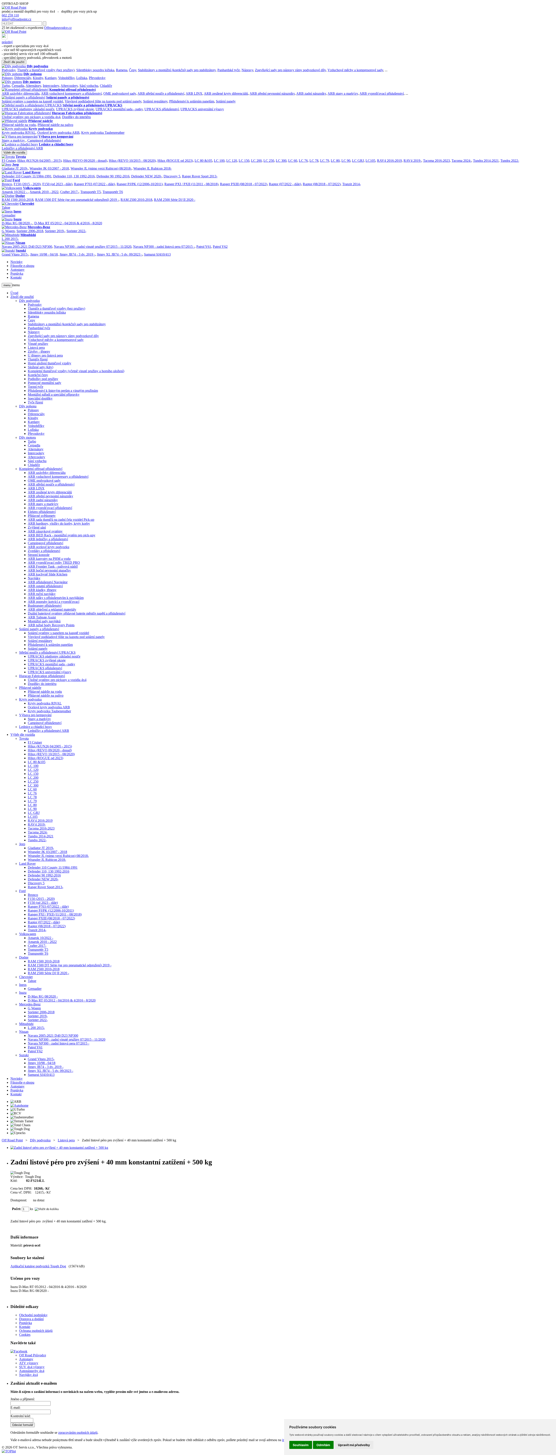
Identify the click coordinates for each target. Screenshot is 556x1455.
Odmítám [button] (323, 1445)
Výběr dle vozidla (14, 152)
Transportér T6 (113, 192)
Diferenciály (22, 78)
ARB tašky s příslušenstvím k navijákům (56, 598)
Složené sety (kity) (40, 367)
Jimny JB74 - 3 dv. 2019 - (77, 254)
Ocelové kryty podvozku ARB (58, 132)
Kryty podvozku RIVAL (19, 132)
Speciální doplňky (40, 398)
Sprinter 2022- (76, 231)
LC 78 (313, 160)
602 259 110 (10, 15)
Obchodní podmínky (33, 1315)
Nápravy (247, 70)
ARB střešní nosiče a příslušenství (160, 93)
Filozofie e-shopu (22, 266)
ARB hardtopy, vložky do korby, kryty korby (59, 523)
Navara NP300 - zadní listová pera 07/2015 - (164, 246)
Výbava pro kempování (55, 136)
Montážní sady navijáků (44, 621)
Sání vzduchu (88, 86)
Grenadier (8, 215)
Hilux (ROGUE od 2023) (175, 160)
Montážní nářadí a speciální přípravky (53, 394)
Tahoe (6, 207)
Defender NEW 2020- (146, 176)
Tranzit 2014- (351, 184)
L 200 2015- (10, 239)
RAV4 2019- (412, 160)
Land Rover (32, 172)
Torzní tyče (35, 387)
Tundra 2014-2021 (486, 160)
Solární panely (226, 101)
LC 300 (281, 160)
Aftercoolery (69, 86)
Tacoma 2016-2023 (436, 160)
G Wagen (8, 231)
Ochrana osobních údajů (36, 1331)
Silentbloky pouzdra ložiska (95, 70)
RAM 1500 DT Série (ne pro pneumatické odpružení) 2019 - (77, 200)
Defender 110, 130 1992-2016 (74, 176)
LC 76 (303, 160)
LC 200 (256, 160)
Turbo (6, 86)
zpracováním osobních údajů (78, 1432)
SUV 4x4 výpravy (32, 1367)
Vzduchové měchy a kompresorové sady (355, 70)
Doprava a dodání (31, 1319)
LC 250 (268, 160)
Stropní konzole (39, 555)
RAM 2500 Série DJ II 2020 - (174, 200)
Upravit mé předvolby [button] (354, 1445)
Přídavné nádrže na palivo (55, 125)
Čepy (132, 70)
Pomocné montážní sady (44, 383)
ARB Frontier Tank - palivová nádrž (53, 566)
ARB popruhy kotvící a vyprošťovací (53, 601)
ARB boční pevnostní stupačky (49, 570)
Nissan (20, 243)
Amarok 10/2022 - (15, 192)
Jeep (15, 164)
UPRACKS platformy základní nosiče (28, 109)
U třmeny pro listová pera (45, 355)
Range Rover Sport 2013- (199, 176)
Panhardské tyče (228, 70)
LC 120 (231, 160)
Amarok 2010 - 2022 (44, 192)
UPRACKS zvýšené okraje (75, 109)
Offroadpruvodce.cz (58, 28)
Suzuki (21, 250)
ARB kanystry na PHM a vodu (49, 559)
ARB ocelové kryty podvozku (48, 547)
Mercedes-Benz (39, 227)
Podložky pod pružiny (43, 379)
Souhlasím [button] (301, 1445)
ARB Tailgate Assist (42, 617)
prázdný (7, 42)
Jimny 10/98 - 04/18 (44, 254)
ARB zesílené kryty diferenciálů (226, 93)
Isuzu (17, 219)
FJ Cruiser (9, 160)
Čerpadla (18, 86)
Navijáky (34, 578)
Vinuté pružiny (38, 344)
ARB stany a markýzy (343, 93)
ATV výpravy (28, 1363)
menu (6, 285)
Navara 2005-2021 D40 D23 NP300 (27, 246)
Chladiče (106, 86)
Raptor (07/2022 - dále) (285, 184)
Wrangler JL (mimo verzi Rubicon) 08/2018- (101, 168)
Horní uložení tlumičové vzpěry (49, 363)
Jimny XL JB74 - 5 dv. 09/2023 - (119, 254)
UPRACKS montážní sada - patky (119, 109)
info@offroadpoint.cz (16, 19)
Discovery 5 (172, 176)
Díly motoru (32, 82)
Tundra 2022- (509, 160)
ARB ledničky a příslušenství (48, 539)
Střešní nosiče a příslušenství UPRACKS (92, 105)
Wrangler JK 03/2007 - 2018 (49, 168)
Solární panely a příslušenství (67, 97)
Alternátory (33, 86)
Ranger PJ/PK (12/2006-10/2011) (140, 184)
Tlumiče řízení (38, 359)
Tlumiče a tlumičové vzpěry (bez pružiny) (45, 70)
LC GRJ (358, 160)
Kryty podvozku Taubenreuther (102, 132)
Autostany (17, 269)
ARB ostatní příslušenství (45, 586)
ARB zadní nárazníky (311, 93)
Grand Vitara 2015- (15, 254)
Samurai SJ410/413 (157, 254)
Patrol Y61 (203, 246)
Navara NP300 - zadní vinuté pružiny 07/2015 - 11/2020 (92, 246)
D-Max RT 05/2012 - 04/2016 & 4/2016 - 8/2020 (68, 223)
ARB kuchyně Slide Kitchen (47, 574)
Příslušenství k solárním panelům (191, 101)
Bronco (7, 184)
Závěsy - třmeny (39, 351)
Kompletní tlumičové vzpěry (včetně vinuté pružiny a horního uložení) (76, 371)
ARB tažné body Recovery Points (51, 625)
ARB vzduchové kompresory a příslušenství (71, 93)
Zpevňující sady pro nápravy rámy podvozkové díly (290, 70)
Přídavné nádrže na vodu (19, 125)
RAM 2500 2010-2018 (136, 200)
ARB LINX (194, 93)
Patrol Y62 (220, 246)
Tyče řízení (35, 402)
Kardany (50, 78)
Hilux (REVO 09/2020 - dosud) (85, 160)
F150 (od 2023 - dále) (57, 184)
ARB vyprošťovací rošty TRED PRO (54, 562)
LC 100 (219, 160)
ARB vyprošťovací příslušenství (381, 93)
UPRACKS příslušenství (161, 109)
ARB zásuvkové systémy (45, 531)
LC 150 (244, 160)
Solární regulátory (155, 101)
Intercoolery (51, 86)
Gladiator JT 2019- (15, 168)
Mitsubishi (28, 235)
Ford (16, 180)
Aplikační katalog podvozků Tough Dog (38, 1266)
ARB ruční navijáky (42, 594)
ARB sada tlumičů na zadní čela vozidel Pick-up (61, 519)
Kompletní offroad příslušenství (72, 89)
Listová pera (36, 347)
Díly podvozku (37, 66)
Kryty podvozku (41, 129)
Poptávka (16, 273)
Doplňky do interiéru (76, 117)
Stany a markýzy (14, 140)
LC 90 (345, 160)
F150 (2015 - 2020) (27, 184)
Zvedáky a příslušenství (44, 551)
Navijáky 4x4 (28, 1375)
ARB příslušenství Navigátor (48, 582)
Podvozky (8, 70)
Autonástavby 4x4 (31, 1371)
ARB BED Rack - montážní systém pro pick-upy (61, 535)
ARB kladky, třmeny (42, 590)
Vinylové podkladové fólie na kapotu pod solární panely (103, 101)
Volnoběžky (66, 78)
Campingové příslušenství (45, 543)
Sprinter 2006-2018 (30, 231)
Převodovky (97, 78)
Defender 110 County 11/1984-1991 (26, 176)
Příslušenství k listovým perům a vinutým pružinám (63, 390)
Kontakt (16, 277)
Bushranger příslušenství (44, 605)
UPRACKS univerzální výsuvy (202, 109)
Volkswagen (32, 188)
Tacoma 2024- (461, 160)
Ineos (17, 211)
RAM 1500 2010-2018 (17, 200)
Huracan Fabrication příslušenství (77, 113)
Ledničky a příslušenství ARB (22, 148)
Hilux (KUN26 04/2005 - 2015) (39, 160)
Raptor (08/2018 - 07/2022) (322, 184)
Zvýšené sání (37, 527)
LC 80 (335, 160)
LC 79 (324, 160)
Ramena (121, 70)
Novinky (16, 262)
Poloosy (7, 78)
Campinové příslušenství (44, 140)
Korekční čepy (38, 375)
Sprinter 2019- (55, 231)
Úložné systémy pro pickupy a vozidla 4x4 (31, 117)
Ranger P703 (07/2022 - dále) (94, 184)
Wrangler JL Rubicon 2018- (152, 168)
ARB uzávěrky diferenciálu (21, 93)
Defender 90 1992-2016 (112, 176)
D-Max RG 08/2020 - (17, 223)
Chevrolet (27, 203)
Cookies (24, 1334)
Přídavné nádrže (40, 121)
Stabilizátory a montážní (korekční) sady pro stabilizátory (177, 70)
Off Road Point (12, 1140)
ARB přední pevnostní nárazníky (272, 93)
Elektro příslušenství (42, 512)
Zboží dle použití (14, 62)
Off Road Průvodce (32, 1355)
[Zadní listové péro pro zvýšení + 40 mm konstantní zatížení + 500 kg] (59, 1147)
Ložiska (81, 78)
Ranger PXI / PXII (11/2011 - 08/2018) (191, 184)
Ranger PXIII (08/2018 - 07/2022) (243, 184)
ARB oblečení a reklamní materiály (52, 609)
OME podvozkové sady (119, 93)
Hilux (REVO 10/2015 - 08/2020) (132, 160)
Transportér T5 (90, 192)
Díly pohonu (32, 74)
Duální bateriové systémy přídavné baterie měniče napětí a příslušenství (76, 613)
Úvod (14, 293)
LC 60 (292, 160)
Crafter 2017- (69, 192)
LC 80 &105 (203, 160)
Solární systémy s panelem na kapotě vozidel (32, 101)
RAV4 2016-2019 (389, 160)
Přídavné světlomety (42, 516)
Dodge (20, 196)
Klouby (38, 78)
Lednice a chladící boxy (56, 144)
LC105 (370, 160)
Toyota (21, 157)
